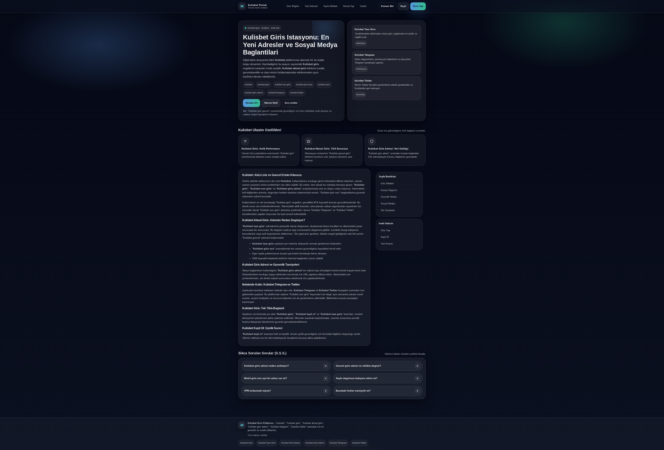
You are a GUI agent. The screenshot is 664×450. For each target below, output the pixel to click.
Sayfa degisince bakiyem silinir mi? (377, 378)
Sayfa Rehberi (330, 6)
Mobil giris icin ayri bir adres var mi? (285, 378)
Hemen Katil (271, 103)
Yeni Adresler (311, 6)
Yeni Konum (387, 243)
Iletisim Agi (348, 6)
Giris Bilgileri (293, 6)
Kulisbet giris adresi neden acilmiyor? (285, 366)
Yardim (363, 6)
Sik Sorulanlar (388, 210)
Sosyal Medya (388, 203)
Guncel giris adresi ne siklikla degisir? (377, 366)
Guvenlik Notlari (389, 197)
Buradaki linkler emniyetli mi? (377, 390)
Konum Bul (387, 6)
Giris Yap (418, 6)
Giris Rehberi (387, 183)
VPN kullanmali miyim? (285, 390)
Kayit (403, 6)
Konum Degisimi (389, 190)
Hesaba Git (251, 103)
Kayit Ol (385, 237)
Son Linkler (291, 103)
